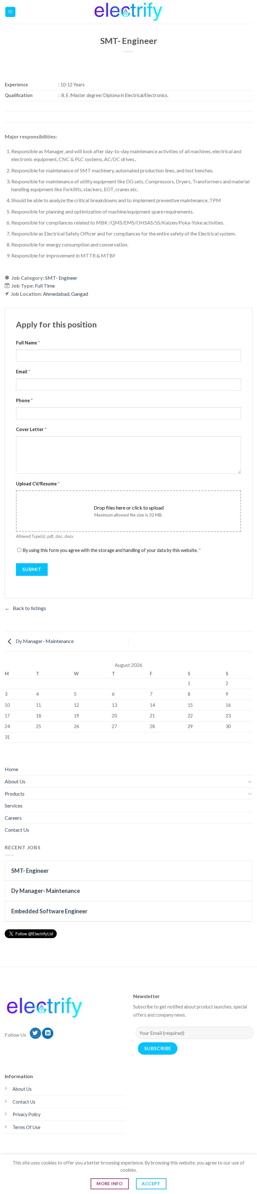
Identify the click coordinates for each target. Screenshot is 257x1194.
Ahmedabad (56, 294)
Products (14, 794)
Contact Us (17, 830)
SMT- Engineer (61, 278)
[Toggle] (249, 781)
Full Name (28, 342)
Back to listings (29, 608)
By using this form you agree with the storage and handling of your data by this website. (112, 550)
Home (11, 769)
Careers (13, 818)
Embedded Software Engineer (49, 911)
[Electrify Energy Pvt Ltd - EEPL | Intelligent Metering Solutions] (128, 12)
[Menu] (10, 12)
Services (14, 805)
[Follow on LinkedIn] (47, 1033)
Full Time (45, 286)
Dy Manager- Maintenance (44, 641)
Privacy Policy (26, 1114)
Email (23, 371)
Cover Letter (31, 429)
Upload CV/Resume (38, 483)
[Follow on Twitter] (35, 1033)
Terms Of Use (26, 1127)
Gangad (79, 294)
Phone (24, 400)
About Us (15, 781)
